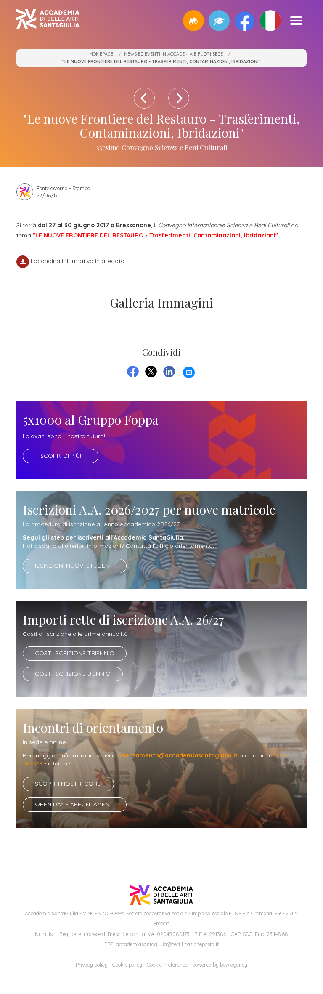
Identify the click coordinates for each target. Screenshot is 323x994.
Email (188, 371)
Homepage (101, 54)
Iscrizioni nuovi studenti (74, 565)
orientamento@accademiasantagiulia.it (177, 755)
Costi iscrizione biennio (73, 674)
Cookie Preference (167, 965)
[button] (193, 20)
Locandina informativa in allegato (77, 261)
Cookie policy (127, 965)
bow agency (233, 965)
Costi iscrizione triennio (74, 653)
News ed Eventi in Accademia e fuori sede (173, 54)
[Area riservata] (219, 20)
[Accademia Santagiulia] (47, 20)
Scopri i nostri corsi (68, 783)
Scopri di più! (60, 456)
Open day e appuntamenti (74, 804)
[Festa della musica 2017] (144, 98)
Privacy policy (92, 965)
